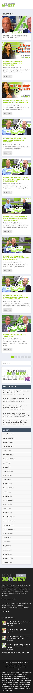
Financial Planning (19, 394)
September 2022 (8, 446)
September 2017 (8, 500)
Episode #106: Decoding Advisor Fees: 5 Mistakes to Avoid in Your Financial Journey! (16, 179)
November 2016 (8, 521)
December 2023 (7, 434)
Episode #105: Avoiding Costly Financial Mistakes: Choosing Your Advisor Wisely (15, 218)
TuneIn (23, 652)
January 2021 (7, 471)
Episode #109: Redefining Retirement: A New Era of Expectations (13, 63)
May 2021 (6, 467)
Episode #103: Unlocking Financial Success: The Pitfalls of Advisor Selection (15, 297)
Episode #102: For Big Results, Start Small (14, 335)
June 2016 (6, 541)
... (22, 357)
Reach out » (5, 611)
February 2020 (7, 488)
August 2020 (7, 475)
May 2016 (6, 546)
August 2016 (7, 533)
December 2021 (7, 454)
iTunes (10, 652)
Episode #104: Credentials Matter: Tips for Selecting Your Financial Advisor (16, 258)
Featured (13, 394)
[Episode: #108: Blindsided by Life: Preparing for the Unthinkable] (4, 630)
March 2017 (6, 512)
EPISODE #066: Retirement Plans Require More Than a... (15, 37)
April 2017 (6, 508)
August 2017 (7, 504)
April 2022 (6, 450)
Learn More (25, 667)
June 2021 (6, 463)
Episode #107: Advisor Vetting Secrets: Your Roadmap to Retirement (14, 140)
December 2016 (7, 517)
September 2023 (8, 438)
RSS (28, 652)
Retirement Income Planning (12, 667)
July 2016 (6, 537)
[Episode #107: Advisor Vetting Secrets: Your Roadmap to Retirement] (4, 638)
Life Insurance (21, 665)
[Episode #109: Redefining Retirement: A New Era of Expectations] (4, 623)
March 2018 (6, 496)
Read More (7, 76)
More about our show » (8, 599)
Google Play (16, 652)
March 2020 (6, 483)
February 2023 (7, 442)
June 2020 (6, 479)
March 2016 (6, 554)
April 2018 (6, 492)
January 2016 (7, 562)
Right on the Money (9, 67)
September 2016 (8, 529)
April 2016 (6, 550)
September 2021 (8, 459)
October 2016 (7, 525)
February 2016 (7, 558)
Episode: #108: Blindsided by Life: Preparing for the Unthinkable (15, 102)
